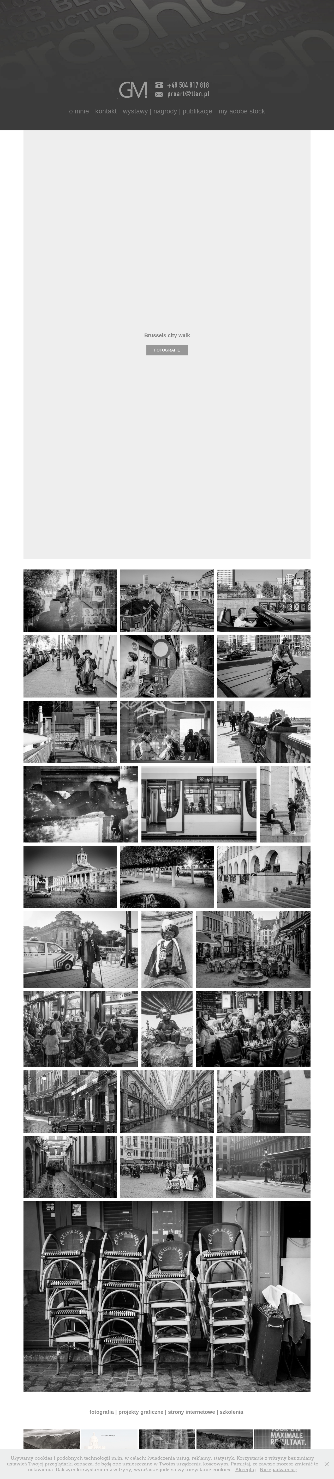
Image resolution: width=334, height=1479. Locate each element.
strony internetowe (192, 1412)
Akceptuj (245, 1469)
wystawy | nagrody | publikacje (167, 111)
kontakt (106, 111)
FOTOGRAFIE (167, 350)
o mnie (79, 111)
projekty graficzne (140, 1412)
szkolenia (232, 1412)
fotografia (102, 1412)
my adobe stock (242, 111)
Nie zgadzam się (278, 1469)
